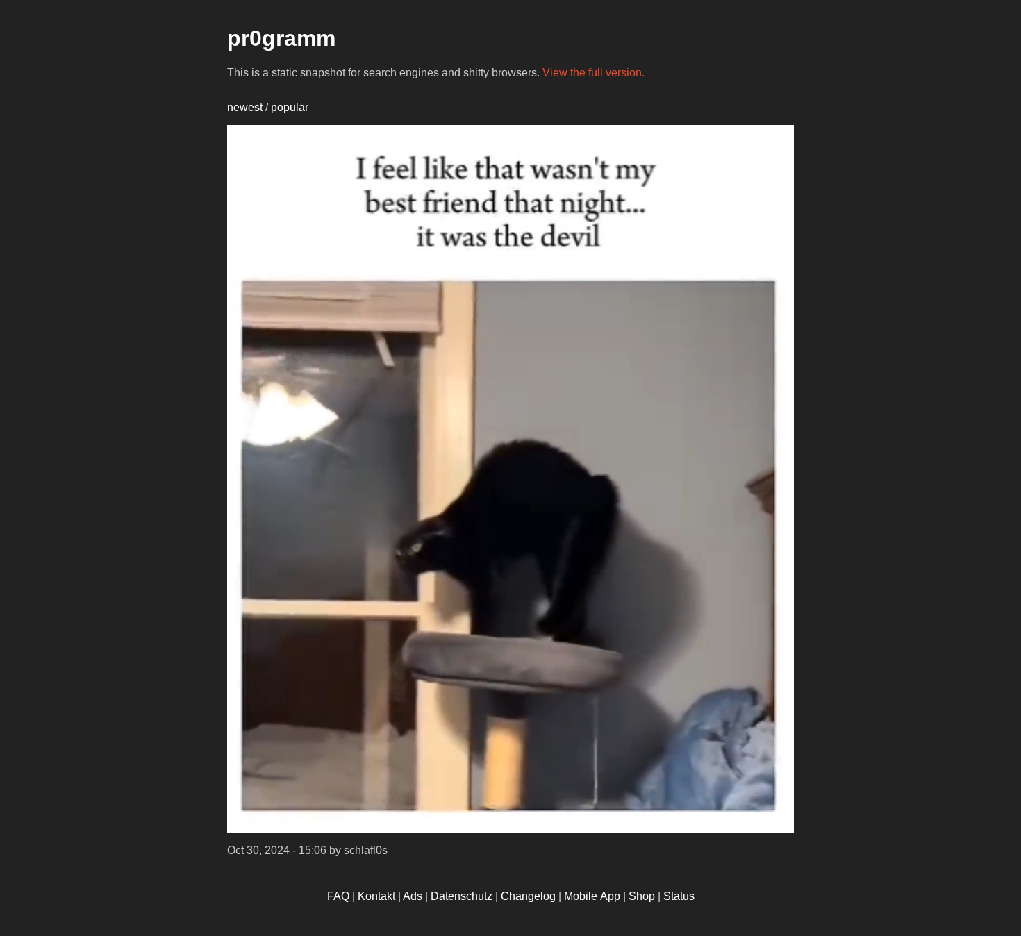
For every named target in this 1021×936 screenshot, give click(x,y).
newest (245, 107)
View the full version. (593, 72)
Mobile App (592, 896)
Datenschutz (461, 896)
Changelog (528, 896)
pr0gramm (281, 38)
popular (289, 107)
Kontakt (376, 896)
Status (679, 896)
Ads (412, 896)
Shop (642, 896)
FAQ (338, 896)
